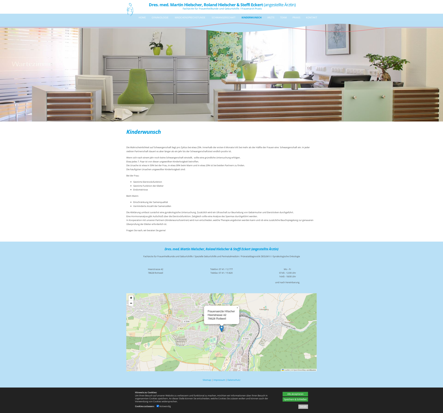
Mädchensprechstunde (190, 17)
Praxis (296, 17)
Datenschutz (233, 379)
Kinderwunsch (252, 17)
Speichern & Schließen (295, 399)
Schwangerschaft (224, 17)
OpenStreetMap (299, 370)
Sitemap (207, 379)
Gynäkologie (160, 17)
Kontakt (311, 17)
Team (283, 17)
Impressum (219, 379)
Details (303, 406)
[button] (221, 328)
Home (142, 17)
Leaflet (287, 370)
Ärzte (271, 17)
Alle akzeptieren (295, 393)
